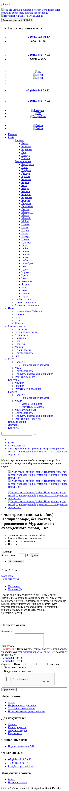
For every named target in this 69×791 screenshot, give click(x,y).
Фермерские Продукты (28, 418)
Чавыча (25, 293)
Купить (34, 555)
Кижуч (25, 188)
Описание (14, 586)
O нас (11, 702)
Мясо (18, 367)
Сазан (24, 245)
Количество (8, 555)
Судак (24, 269)
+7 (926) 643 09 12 (20, 759)
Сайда (24, 248)
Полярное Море (36, 535)
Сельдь (25, 254)
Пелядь (25, 155)
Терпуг (25, 272)
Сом (23, 266)
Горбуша (26, 170)
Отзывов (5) (15, 589)
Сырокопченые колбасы (35, 364)
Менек (25, 215)
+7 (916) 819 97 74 (20, 763)
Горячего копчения (25, 302)
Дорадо (25, 173)
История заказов (17, 782)
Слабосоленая (23, 299)
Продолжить (9, 689)
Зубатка (25, 176)
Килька (25, 191)
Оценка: (6, 664)
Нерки (18, 320)
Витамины (21, 329)
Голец (24, 167)
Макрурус (27, 212)
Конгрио (26, 194)
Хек (23, 287)
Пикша (25, 239)
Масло (18, 400)
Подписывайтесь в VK (21, 746)
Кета (24, 185)
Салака (25, 251)
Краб (17, 341)
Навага (25, 224)
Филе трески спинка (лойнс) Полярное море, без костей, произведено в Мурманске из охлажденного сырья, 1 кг (37, 451)
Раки (17, 356)
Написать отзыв (10, 578)
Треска (25, 275)
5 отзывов (7, 576)
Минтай (26, 218)
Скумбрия (27, 263)
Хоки (24, 290)
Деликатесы (21, 335)
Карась (25, 182)
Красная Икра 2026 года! (29, 311)
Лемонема (27, 206)
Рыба (11, 442)
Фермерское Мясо (25, 376)
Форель (25, 284)
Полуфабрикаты (24, 353)
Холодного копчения (27, 305)
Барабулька (27, 164)
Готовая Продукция (26, 332)
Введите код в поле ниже (18, 671)
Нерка (24, 227)
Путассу (26, 242)
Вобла (24, 143)
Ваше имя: (7, 631)
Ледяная (26, 203)
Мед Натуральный (25, 409)
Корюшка (26, 149)
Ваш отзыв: (7, 646)
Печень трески (23, 350)
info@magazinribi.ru (20, 766)
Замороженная (23, 161)
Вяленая (19, 140)
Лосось (25, 209)
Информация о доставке (22, 705)
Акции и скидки (17, 730)
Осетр (24, 233)
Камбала (26, 146)
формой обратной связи (36, 651)
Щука (24, 296)
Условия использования (21, 708)
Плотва (25, 158)
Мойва (25, 221)
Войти (11, 779)
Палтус (25, 236)
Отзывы (12, 724)
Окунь (25, 230)
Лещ (23, 152)
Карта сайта (15, 733)
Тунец (24, 278)
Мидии (19, 347)
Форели (19, 323)
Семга (24, 257)
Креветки (20, 344)
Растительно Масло (32, 406)
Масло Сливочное (31, 403)
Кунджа (25, 200)
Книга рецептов (17, 727)
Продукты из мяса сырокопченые (34, 373)
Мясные (19, 382)
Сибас (24, 260)
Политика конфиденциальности (26, 711)
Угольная (26, 281)
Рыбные (19, 385)
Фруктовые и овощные (28, 388)
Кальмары (20, 338)
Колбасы (20, 361)
